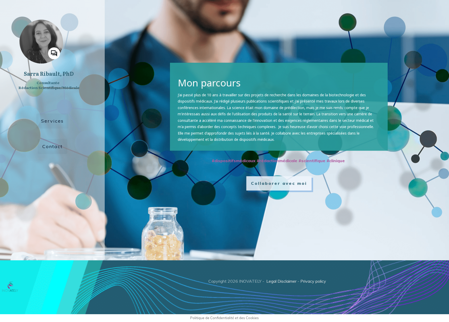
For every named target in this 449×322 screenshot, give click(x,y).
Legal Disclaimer (281, 281)
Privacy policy (313, 281)
